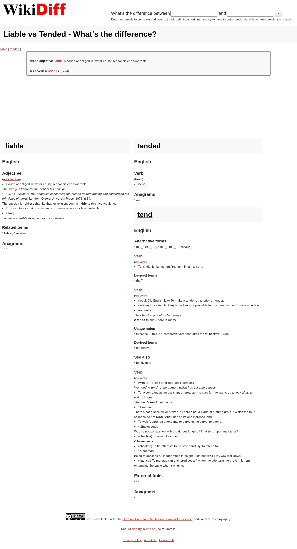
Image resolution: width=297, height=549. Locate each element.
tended (14, 49)
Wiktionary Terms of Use (144, 529)
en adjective (11, 179)
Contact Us (166, 540)
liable (3, 49)
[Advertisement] (148, 106)
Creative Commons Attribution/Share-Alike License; (158, 519)
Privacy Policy (132, 540)
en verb (140, 262)
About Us (150, 540)
